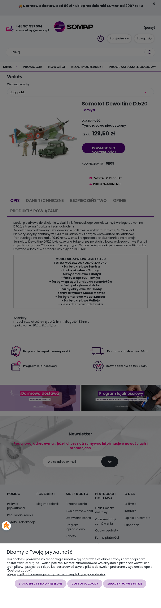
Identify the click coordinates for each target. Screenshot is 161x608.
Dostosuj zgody (84, 584)
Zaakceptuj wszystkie (124, 584)
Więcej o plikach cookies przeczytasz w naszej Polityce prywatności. (56, 574)
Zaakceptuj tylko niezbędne (40, 584)
